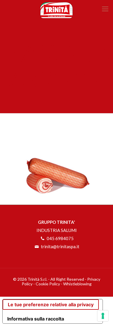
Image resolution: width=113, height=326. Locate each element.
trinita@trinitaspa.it (59, 246)
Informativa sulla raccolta (35, 319)
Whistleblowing (77, 283)
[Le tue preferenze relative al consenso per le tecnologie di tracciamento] (102, 315)
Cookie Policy (48, 283)
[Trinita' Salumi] (56, 8)
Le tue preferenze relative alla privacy (51, 304)
